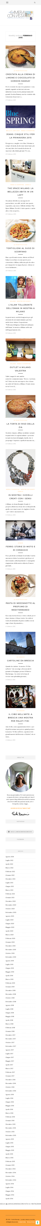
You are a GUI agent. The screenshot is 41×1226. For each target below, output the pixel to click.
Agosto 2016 (10, 1094)
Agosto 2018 (10, 1005)
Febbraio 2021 (10, 894)
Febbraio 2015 (10, 1161)
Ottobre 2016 (10, 1087)
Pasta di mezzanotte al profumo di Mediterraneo (20, 606)
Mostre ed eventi (24, 301)
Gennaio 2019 (10, 987)
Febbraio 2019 (10, 983)
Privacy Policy (31, 1222)
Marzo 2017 (9, 1068)
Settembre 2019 (11, 957)
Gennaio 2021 (10, 897)
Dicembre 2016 (10, 1080)
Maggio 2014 (10, 1195)
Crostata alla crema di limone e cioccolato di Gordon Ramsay (20, 77)
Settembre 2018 (11, 1001)
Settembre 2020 (11, 912)
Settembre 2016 (11, 1091)
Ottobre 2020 (10, 909)
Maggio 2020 (10, 927)
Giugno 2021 (10, 886)
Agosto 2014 (10, 1184)
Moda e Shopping (28, 130)
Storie (20, 543)
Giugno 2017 (10, 1057)
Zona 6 (28, 184)
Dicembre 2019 (10, 946)
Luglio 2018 (9, 1009)
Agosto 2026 (10, 857)
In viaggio (21, 657)
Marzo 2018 (9, 1024)
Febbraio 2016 (10, 1117)
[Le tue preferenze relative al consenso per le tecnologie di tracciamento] (37, 1222)
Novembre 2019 (11, 949)
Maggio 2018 (10, 1016)
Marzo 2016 (9, 1113)
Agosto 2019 (10, 961)
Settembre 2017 (11, 1046)
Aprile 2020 (9, 931)
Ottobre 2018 (10, 998)
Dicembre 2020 (11, 901)
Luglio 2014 (9, 1187)
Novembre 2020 (11, 905)
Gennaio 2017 (10, 1076)
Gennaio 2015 (10, 1165)
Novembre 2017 (11, 1039)
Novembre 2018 (11, 994)
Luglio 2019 (9, 964)
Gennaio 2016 (10, 1120)
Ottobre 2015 (10, 1132)
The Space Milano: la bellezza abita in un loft (21, 191)
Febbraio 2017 (10, 1072)
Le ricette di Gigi (20, 70)
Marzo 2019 (9, 979)
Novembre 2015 (11, 1128)
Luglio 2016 (9, 1098)
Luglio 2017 (9, 1054)
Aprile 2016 (9, 1109)
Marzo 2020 (10, 935)
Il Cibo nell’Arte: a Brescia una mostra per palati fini (20, 717)
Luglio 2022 (9, 860)
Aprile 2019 (9, 975)
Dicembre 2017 (10, 1035)
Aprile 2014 (9, 1198)
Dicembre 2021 (10, 879)
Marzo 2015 (9, 1158)
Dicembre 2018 (10, 990)
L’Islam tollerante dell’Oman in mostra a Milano (20, 308)
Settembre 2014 (11, 1180)
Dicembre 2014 (10, 1169)
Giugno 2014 (10, 1191)
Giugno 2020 (10, 923)
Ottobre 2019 (10, 953)
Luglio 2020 (9, 920)
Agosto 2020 (10, 916)
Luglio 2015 (9, 1143)
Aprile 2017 (9, 1065)
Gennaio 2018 (10, 1031)
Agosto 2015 (10, 1139)
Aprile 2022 (9, 864)
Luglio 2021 (9, 883)
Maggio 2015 (10, 1150)
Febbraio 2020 (10, 938)
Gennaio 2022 (10, 875)
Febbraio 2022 (10, 871)
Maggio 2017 (10, 1061)
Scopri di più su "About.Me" (20, 808)
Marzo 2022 (9, 868)
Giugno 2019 (10, 968)
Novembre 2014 (11, 1172)
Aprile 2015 (9, 1154)
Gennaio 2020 (10, 942)
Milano (13, 301)
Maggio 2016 (10, 1106)
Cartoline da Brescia (20, 661)
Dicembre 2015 (10, 1124)
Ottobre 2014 (10, 1176)
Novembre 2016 (11, 1083)
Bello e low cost (13, 130)
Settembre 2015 (11, 1135)
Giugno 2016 (10, 1102)
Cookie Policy (22, 1222)
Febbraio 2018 (10, 1028)
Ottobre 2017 (10, 1042)
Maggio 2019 (10, 972)
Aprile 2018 (9, 1020)
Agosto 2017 (10, 1050)
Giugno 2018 (10, 1013)
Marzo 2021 (9, 890)
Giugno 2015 (10, 1146)
